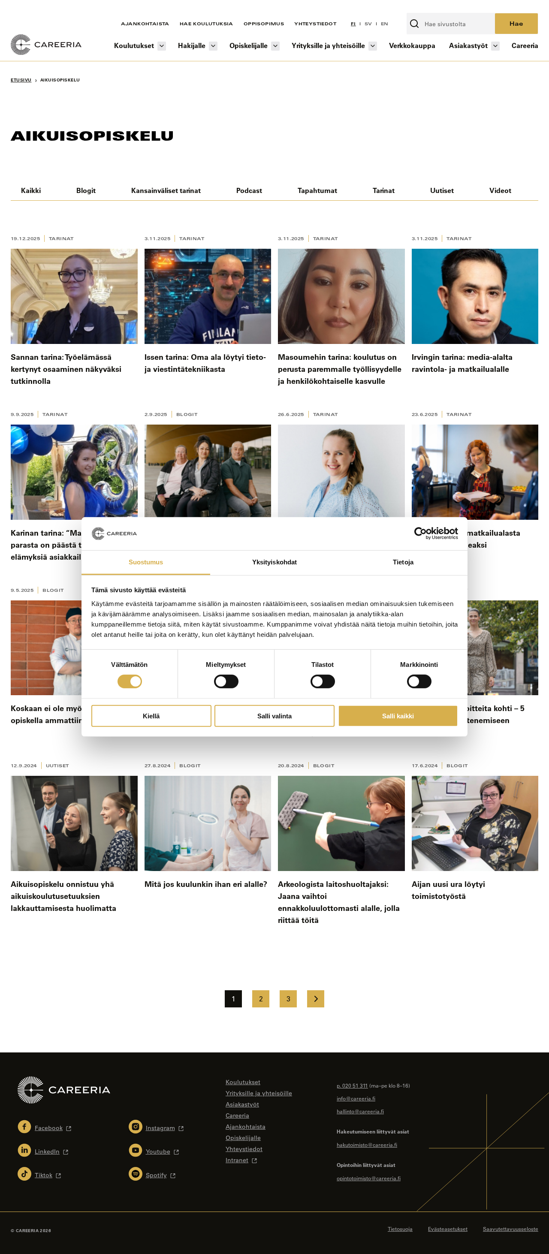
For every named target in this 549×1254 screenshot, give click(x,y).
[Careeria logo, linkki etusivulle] (46, 45)
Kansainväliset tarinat (166, 190)
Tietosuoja (400, 1228)
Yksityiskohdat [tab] (274, 562)
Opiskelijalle (248, 45)
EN (385, 23)
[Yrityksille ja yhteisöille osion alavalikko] (372, 46)
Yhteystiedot (315, 23)
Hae (516, 23)
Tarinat (384, 190)
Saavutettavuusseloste (510, 1228)
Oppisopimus (264, 23)
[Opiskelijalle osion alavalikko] (275, 46)
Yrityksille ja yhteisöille (328, 45)
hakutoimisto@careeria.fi (367, 1144)
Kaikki (31, 190)
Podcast (249, 190)
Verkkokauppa (412, 45)
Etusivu (21, 80)
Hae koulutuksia (206, 23)
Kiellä (151, 715)
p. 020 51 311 (352, 1085)
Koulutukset (134, 45)
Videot (500, 190)
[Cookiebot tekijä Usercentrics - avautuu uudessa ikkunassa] (420, 533)
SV (368, 23)
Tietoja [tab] (403, 562)
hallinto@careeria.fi (360, 1111)
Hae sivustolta (429, 8)
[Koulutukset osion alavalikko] (161, 46)
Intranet (237, 1160)
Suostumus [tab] (146, 562)
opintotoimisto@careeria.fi (369, 1178)
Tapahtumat (317, 190)
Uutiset (442, 190)
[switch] (226, 681)
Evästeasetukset (448, 1228)
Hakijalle (191, 45)
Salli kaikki (398, 715)
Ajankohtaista (145, 23)
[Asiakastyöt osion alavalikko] (495, 46)
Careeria (525, 45)
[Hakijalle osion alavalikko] (213, 46)
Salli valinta (274, 715)
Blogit (86, 190)
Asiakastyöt (468, 45)
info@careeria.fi (356, 1098)
